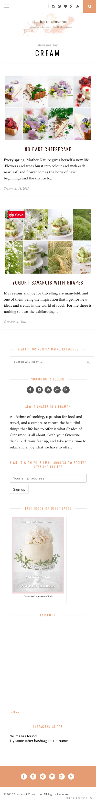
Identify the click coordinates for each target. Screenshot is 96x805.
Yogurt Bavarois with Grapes (48, 282)
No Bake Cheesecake (48, 149)
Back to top (77, 798)
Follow (14, 712)
